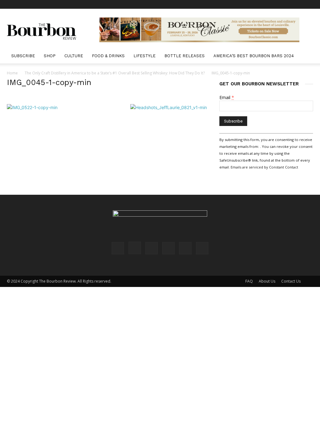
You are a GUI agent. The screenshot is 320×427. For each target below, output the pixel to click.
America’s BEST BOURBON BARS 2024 (253, 55)
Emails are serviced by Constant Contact (264, 167)
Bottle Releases (184, 55)
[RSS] (287, 4)
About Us (267, 281)
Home (12, 73)
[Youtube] (308, 4)
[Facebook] (257, 4)
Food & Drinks (108, 55)
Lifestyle (144, 55)
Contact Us (291, 281)
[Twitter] (298, 4)
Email (226, 97)
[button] (305, 56)
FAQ (249, 281)
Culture (73, 55)
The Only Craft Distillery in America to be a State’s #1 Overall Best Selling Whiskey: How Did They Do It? (115, 73)
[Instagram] (267, 4)
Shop (50, 55)
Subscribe (23, 55)
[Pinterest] (277, 4)
